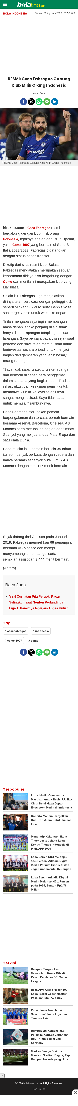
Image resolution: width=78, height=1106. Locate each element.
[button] (5, 4)
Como (7, 281)
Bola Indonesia (15, 13)
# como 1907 (13, 640)
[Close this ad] (75, 1092)
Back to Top (39, 1089)
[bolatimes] (31, 5)
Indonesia (10, 239)
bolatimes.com (31, 1083)
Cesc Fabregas (38, 228)
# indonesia (41, 631)
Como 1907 (21, 245)
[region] (39, 45)
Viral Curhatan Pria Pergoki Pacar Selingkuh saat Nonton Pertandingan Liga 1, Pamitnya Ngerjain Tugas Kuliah (39, 602)
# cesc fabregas (15, 631)
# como (33, 640)
